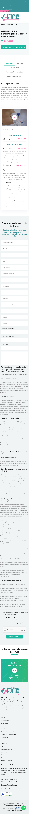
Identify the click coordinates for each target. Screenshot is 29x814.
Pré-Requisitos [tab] (14, 67)
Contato (3, 758)
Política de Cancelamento (20, 612)
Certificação (4, 737)
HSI (2, 746)
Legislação (4, 743)
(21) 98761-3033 (14, 678)
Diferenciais (4, 723)
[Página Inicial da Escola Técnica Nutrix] (10, 17)
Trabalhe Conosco (6, 760)
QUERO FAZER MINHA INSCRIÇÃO (13, 47)
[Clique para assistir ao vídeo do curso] (14, 117)
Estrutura (3, 726)
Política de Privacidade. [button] (6, 9)
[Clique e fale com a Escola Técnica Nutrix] (23, 807)
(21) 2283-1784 (14, 665)
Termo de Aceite (11, 614)
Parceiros (3, 729)
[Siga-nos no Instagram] (5, 788)
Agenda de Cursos (6, 749)
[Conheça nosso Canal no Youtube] (9, 788)
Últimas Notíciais (6, 755)
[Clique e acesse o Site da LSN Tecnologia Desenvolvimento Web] (20, 808)
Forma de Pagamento (7, 328)
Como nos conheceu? (7, 336)
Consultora (4, 344)
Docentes (4, 752)
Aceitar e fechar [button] (4, 11)
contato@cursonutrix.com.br (14, 782)
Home (3, 24)
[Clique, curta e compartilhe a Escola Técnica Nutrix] (2, 788)
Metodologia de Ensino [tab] (14, 76)
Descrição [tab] (9, 63)
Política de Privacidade (7, 732)
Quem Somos (5, 720)
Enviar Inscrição (14, 636)
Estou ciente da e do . (15, 613)
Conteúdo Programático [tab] (14, 72)
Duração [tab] (20, 63)
